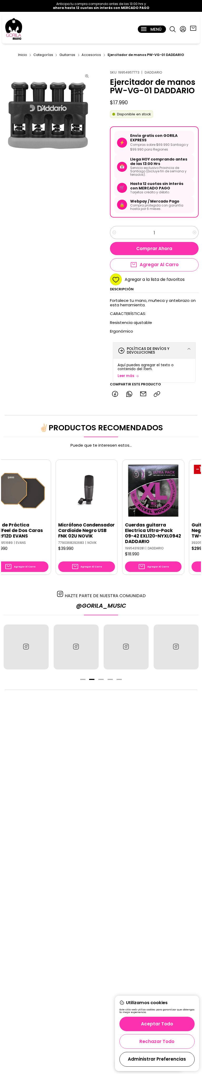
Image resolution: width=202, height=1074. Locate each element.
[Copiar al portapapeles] (157, 394)
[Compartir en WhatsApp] (129, 394)
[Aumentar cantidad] (194, 232)
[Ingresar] (182, 29)
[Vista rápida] (27, 495)
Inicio (22, 55)
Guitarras (67, 55)
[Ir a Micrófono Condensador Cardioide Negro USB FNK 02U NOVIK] (70, 490)
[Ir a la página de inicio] (13, 29)
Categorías (43, 55)
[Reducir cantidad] (114, 232)
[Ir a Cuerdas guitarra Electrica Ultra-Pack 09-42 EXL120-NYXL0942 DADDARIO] (137, 490)
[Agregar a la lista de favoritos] (27, 483)
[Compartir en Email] (143, 394)
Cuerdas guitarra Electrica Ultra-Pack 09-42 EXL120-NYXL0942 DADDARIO (137, 533)
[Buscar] (172, 29)
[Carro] (193, 29)
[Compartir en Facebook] (115, 394)
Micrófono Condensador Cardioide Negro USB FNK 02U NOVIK (70, 530)
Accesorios (91, 55)
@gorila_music (101, 606)
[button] (83, 679)
